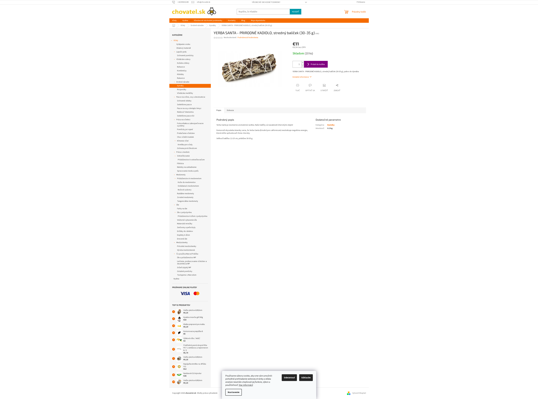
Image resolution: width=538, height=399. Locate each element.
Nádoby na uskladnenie (186, 167)
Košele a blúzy (183, 63)
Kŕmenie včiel (182, 140)
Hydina (176, 278)
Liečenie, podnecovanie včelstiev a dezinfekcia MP (192, 262)
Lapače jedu (181, 51)
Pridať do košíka (318, 64)
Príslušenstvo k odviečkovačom (191, 159)
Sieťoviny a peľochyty (186, 227)
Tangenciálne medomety (187, 201)
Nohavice (181, 67)
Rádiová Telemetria (185, 112)
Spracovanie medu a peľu (187, 171)
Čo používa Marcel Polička (187, 254)
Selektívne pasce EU (185, 115)
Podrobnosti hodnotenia (248, 37)
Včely (176, 40)
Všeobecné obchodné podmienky (266, 2)
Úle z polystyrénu (184, 212)
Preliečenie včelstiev (186, 133)
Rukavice (181, 78)
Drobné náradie (182, 82)
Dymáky (180, 85)
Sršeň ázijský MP (184, 267)
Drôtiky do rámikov (185, 231)
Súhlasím (306, 377)
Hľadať (295, 11)
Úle (177, 204)
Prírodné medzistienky (186, 246)
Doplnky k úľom (183, 235)
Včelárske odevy (183, 59)
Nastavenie (233, 392)
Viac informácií (246, 385)
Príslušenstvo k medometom (189, 178)
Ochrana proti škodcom (187, 148)
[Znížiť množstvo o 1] (302, 65)
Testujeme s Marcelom (186, 275)
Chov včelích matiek (185, 137)
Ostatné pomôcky (184, 271)
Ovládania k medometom (188, 186)
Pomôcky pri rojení (185, 129)
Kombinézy (182, 70)
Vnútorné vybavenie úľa (187, 220)
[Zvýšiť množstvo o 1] (302, 62)
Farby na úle (182, 208)
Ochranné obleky (184, 100)
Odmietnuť (289, 377)
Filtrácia (180, 163)
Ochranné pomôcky (185, 55)
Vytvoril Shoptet (359, 393)
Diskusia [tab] (230, 110)
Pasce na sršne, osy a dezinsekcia (190, 97)
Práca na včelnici (183, 119)
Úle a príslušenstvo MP (186, 257)
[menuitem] (174, 20)
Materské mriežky (184, 223)
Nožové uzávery (184, 189)
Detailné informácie (301, 77)
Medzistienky (182, 242)
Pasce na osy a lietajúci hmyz (189, 108)
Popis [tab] (218, 110)
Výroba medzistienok (186, 250)
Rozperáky (181, 89)
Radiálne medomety (185, 193)
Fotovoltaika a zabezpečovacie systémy (190, 124)
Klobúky (180, 74)
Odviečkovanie (183, 156)
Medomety (181, 174)
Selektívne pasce (184, 104)
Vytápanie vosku (183, 44)
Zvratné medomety (185, 197)
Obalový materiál (183, 48)
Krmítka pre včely (185, 144)
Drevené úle (182, 238)
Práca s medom (182, 152)
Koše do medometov (187, 182)
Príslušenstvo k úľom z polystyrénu (192, 216)
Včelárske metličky (185, 93)
